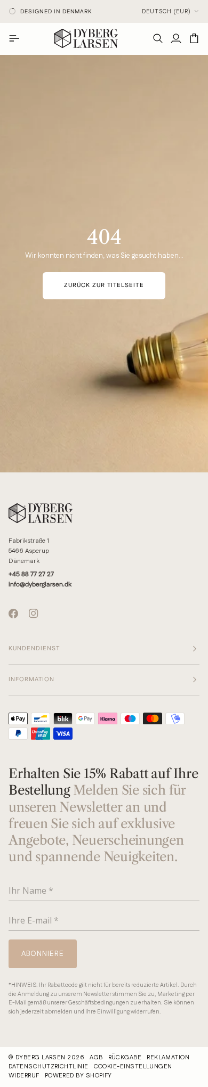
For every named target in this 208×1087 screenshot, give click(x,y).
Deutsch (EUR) (166, 11)
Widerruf (24, 1076)
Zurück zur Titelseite (104, 285)
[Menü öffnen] (18, 38)
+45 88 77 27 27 (31, 574)
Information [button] (31, 679)
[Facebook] (13, 613)
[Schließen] (191, 869)
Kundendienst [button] (34, 648)
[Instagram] (33, 613)
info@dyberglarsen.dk (40, 584)
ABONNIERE (53, 985)
